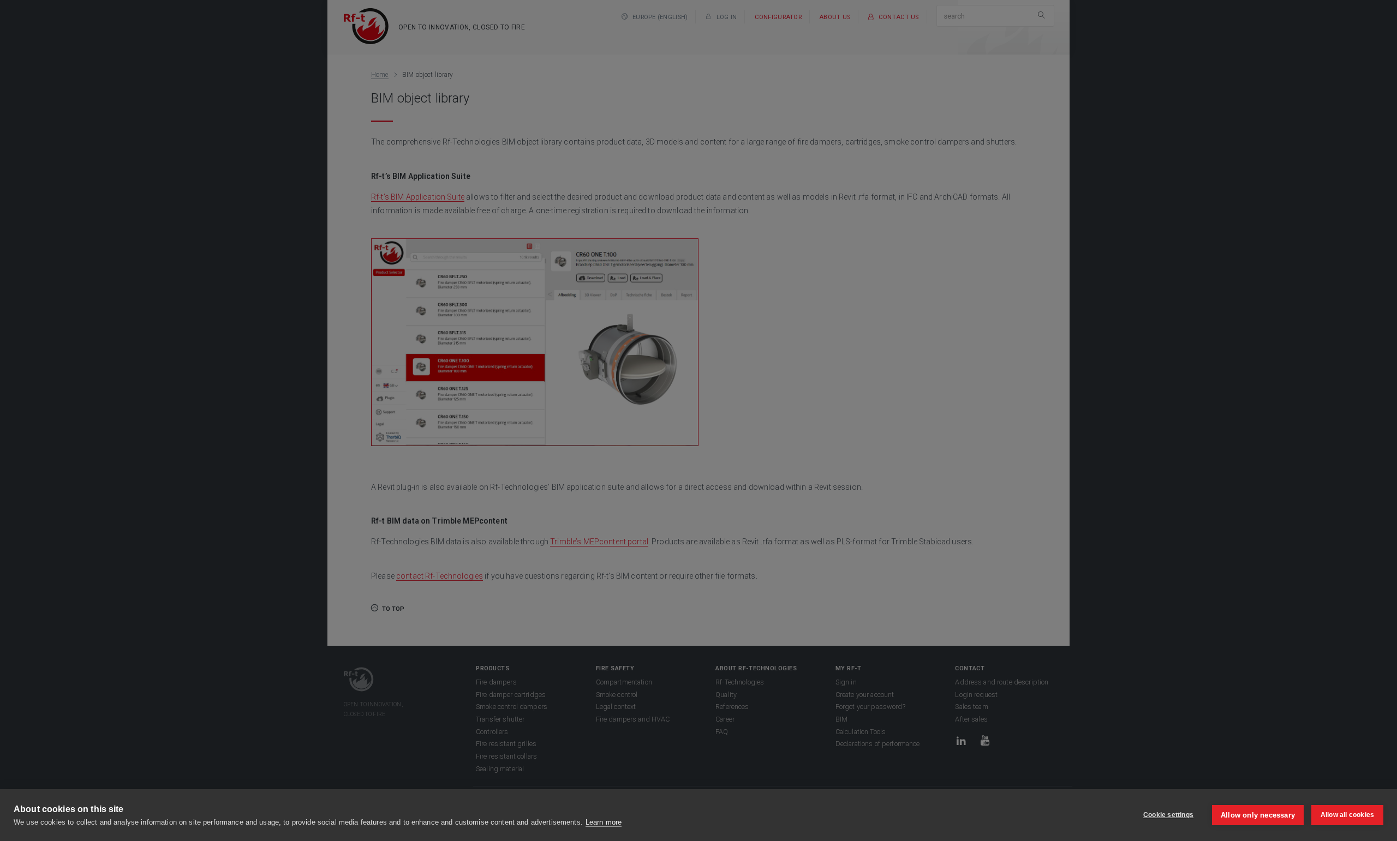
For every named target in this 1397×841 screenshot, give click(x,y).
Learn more (604, 822)
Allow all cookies (1347, 815)
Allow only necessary (1258, 815)
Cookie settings (1168, 815)
